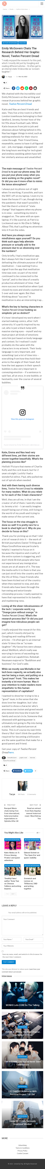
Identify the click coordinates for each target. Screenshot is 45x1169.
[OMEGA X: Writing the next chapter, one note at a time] (22, 1025)
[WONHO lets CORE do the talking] (22, 995)
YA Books (22, 43)
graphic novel (23, 757)
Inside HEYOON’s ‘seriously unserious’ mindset (22, 1122)
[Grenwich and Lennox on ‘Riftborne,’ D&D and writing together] (32, 870)
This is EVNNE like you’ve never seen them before (22, 1063)
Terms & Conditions (23, 1148)
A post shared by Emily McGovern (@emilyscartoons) (24, 445)
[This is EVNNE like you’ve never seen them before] (22, 1055)
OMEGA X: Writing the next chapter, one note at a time (22, 1033)
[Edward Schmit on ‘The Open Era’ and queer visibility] (32, 844)
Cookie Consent (22, 1153)
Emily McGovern (12, 757)
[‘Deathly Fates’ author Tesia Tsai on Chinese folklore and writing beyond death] (12, 870)
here (11, 752)
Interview (32, 757)
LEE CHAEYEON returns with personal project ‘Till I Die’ (22, 1093)
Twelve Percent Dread (9, 760)
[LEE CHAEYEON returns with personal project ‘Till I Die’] (22, 1084)
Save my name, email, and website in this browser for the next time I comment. (22, 955)
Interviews (22, 1000)
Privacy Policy (22, 1151)
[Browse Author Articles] (22, 786)
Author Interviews (10, 43)
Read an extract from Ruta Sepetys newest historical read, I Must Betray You (33, 813)
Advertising (22, 1145)
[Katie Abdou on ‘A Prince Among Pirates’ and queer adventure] (12, 844)
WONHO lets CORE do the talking (22, 1005)
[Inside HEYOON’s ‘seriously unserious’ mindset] (22, 1114)
